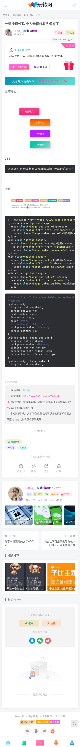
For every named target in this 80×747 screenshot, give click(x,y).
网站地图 (20, 716)
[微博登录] (48, 641)
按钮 (23, 447)
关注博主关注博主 (46, 99)
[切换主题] (74, 723)
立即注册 (21, 67)
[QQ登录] (32, 641)
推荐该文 (29, 112)
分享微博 (40, 134)
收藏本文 (40, 122)
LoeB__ (18, 31)
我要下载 (42, 67)
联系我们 (47, 716)
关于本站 (60, 716)
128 (56, 494)
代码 (11, 447)
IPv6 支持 (28, 722)
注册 (53, 623)
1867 (39, 494)
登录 (31, 623)
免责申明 (33, 716)
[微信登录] (40, 641)
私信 (71, 32)
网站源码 (16, 14)
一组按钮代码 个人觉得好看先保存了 (32, 23)
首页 (7, 14)
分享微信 (40, 145)
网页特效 (28, 14)
